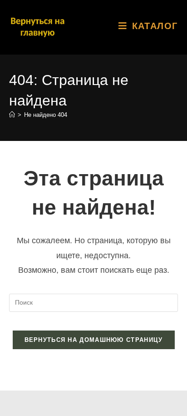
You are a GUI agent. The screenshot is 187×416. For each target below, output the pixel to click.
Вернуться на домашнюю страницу (94, 339)
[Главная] (12, 114)
